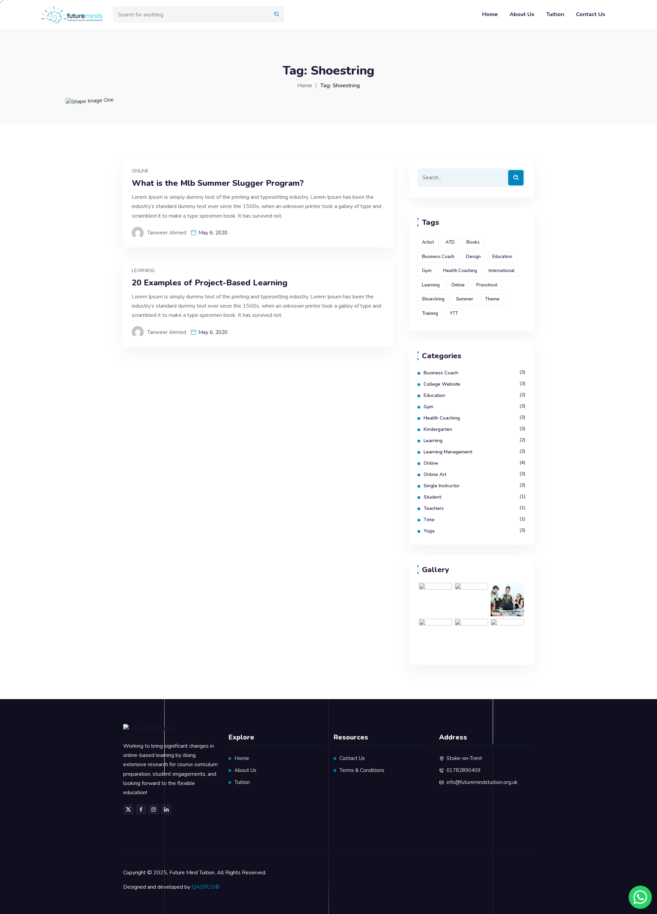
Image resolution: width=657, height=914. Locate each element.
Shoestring (433, 299)
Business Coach (438, 257)
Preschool (487, 285)
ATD (450, 242)
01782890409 (463, 770)
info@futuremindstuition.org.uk (482, 782)
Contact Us (590, 14)
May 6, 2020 (213, 232)
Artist (428, 242)
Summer (464, 299)
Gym (426, 271)
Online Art (435, 474)
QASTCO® (206, 887)
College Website (442, 384)
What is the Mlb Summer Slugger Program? (218, 183)
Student (432, 497)
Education (502, 257)
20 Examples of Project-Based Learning (209, 283)
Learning (143, 270)
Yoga (429, 531)
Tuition (555, 14)
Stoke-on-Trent (464, 758)
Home (490, 14)
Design (473, 257)
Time (429, 519)
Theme (492, 299)
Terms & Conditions (361, 770)
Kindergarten (438, 429)
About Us (522, 14)
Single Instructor (442, 485)
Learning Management (448, 452)
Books (473, 242)
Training (430, 313)
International (502, 271)
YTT (454, 313)
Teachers (434, 508)
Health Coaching (460, 271)
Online (140, 171)
